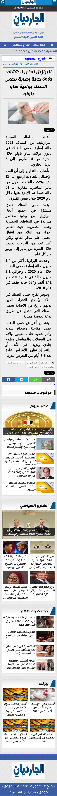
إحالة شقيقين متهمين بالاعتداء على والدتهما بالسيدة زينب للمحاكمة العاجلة (21, 665)
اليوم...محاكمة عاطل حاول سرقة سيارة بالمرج (20, 634)
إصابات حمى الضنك (15, 363)
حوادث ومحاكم (34, 611)
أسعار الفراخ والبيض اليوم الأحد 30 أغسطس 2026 (42, 707)
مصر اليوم (39, 406)
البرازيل (44, 363)
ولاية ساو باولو (47, 367)
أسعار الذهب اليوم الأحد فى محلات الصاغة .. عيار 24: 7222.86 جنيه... (15, 709)
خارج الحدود (35, 59)
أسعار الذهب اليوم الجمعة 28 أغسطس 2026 (42, 737)
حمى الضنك (33, 367)
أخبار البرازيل (32, 363)
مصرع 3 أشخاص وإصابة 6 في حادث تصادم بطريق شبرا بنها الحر (19, 621)
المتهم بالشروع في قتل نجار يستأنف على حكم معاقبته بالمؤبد (21, 650)
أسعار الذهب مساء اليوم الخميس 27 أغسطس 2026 (15, 737)
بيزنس (43, 683)
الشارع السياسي (34, 505)
